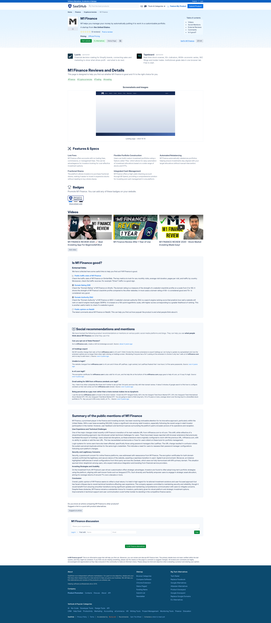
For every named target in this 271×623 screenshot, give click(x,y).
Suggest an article (75, 510)
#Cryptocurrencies (84, 79)
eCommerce (119, 611)
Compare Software (143, 579)
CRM (70, 611)
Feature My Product (178, 6)
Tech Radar (175, 576)
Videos (191, 22)
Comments (192, 30)
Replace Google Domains (181, 596)
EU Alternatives (177, 600)
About (104, 593)
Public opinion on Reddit (84, 309)
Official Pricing (94, 36)
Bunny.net (112, 617)
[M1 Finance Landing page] (135, 113)
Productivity (88, 611)
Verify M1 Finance (187, 41)
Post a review (107, 32)
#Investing (107, 79)
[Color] (70, 201)
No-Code (74, 608)
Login (201, 1)
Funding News (141, 589)
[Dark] (81, 201)
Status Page (112, 41)
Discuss (97, 593)
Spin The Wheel (135, 617)
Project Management (150, 611)
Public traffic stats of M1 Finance (88, 276)
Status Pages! (141, 586)
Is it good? (192, 32)
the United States (102, 27)
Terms (92, 617)
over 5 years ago (123, 399)
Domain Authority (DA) (84, 297)
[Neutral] (75, 201)
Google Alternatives (178, 583)
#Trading (97, 79)
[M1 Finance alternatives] (73, 22)
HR (127, 611)
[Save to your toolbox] (73, 29)
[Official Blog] (120, 41)
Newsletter (140, 596)
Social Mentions (194, 25)
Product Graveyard (178, 589)
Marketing (98, 611)
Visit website (86, 41)
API (109, 593)
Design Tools (100, 608)
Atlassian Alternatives (179, 586)
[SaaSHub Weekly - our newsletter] (142, 6)
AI (68, 608)
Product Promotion (75, 593)
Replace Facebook (178, 579)
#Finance (71, 79)
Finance (178, 611)
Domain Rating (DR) (83, 285)
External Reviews (194, 27)
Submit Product (195, 6)
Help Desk (77, 611)
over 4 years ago (103, 356)
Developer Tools (86, 608)
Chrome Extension (143, 583)
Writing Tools (135, 611)
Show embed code (75, 204)
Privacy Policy (82, 617)
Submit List (140, 593)
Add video (72, 250)
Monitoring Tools (167, 611)
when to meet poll (158, 617)
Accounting (108, 611)
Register (194, 1)
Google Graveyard (178, 593)
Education (187, 611)
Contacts (88, 593)
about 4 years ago (125, 344)
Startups (94, 1)
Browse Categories (143, 576)
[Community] (145, 6)
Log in (73, 532)
